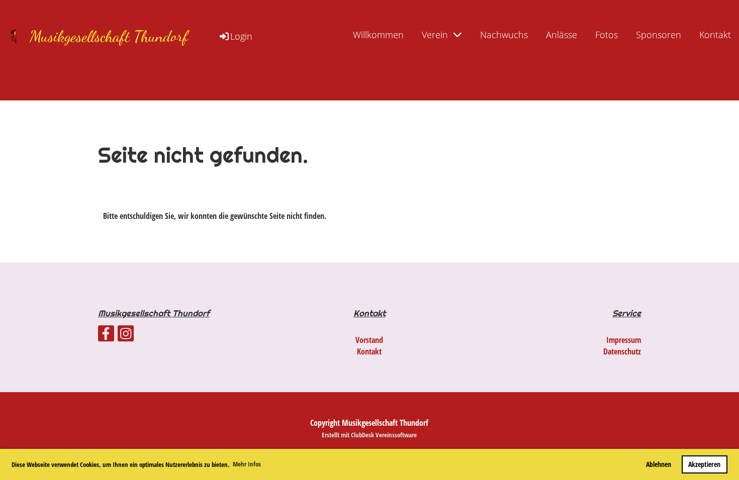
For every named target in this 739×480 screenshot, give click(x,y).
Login (241, 36)
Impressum (623, 339)
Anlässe (561, 35)
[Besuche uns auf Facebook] (106, 335)
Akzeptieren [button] (704, 464)
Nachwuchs (504, 35)
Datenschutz (622, 351)
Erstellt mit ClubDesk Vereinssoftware (369, 434)
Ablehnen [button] (658, 464)
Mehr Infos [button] (247, 463)
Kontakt (715, 35)
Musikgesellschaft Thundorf (109, 36)
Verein (435, 35)
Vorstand (369, 339)
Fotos (606, 35)
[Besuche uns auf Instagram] (126, 335)
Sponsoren (658, 35)
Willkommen (378, 35)
